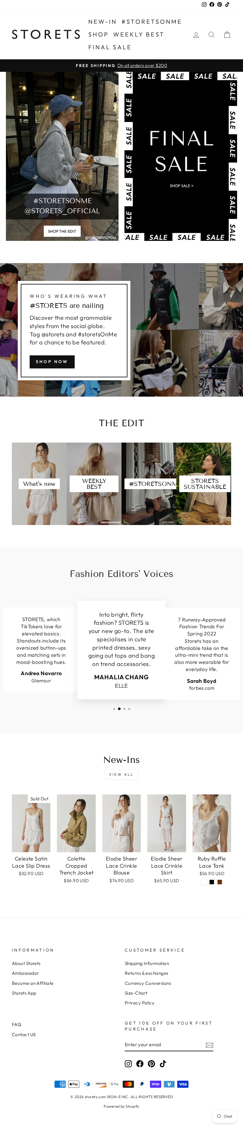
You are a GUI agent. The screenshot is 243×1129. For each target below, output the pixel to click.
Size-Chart (136, 993)
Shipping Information (147, 963)
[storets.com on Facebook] (139, 1063)
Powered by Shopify (121, 1106)
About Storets (26, 963)
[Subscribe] (209, 1045)
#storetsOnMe (152, 21)
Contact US (24, 1034)
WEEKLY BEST (139, 34)
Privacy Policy (139, 1003)
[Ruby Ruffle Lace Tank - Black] (212, 882)
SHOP (98, 34)
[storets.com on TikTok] (163, 1063)
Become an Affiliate (33, 983)
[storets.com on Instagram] (128, 1063)
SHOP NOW (52, 361)
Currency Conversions (148, 983)
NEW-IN (102, 21)
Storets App (24, 993)
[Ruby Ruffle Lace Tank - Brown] (220, 882)
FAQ (16, 1024)
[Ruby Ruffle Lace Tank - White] (204, 882)
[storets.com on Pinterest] (151, 1063)
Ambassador (25, 973)
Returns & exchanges (146, 973)
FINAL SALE (110, 47)
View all (121, 774)
